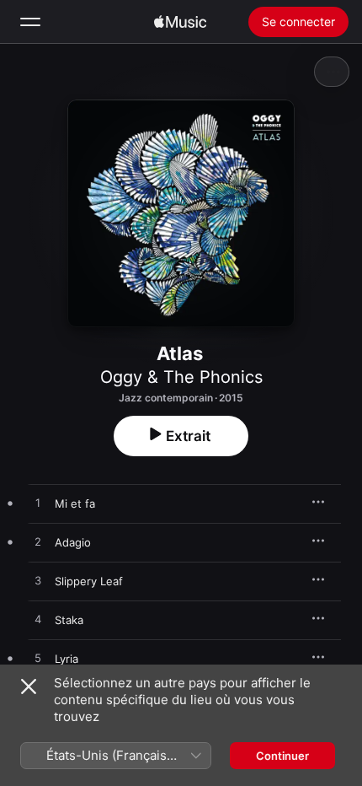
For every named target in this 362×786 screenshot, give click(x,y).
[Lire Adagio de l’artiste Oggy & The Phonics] (38, 542)
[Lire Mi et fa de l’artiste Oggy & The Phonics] (38, 503)
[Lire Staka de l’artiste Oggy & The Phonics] (38, 619)
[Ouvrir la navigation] (30, 21)
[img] (180, 22)
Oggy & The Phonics (181, 377)
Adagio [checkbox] (73, 542)
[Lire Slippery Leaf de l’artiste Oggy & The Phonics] (38, 581)
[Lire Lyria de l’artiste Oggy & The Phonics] (38, 658)
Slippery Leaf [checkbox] (89, 581)
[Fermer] (28, 686)
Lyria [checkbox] (66, 658)
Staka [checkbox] (69, 620)
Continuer (282, 755)
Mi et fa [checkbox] (75, 503)
